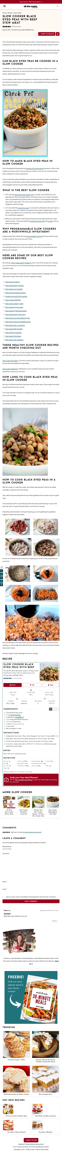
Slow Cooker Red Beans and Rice (15, 293)
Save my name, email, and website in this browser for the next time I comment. (31, 897)
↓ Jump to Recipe (46, 34)
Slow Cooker (18, 13)
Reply (55, 921)
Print (13, 685)
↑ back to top (31, 1140)
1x (50, 709)
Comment (6, 853)
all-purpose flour (15, 715)
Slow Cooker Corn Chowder (14, 289)
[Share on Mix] (1, 581)
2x (54, 709)
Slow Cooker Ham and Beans (14, 340)
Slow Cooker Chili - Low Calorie (15, 325)
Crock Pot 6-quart (23, 208)
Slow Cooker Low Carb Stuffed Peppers (17, 318)
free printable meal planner (24, 780)
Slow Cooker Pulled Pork (13, 300)
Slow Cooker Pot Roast (12, 282)
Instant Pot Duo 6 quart (37, 221)
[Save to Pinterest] (1, 577)
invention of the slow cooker (35, 168)
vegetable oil (19, 717)
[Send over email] (1, 584)
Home (4, 13)
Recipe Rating (6, 846)
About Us (21, 1144)
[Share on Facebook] (1, 570)
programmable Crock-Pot (34, 236)
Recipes (10, 13)
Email (4, 889)
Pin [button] (33, 685)
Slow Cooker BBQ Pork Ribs (14, 329)
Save (51, 685)
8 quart (50, 221)
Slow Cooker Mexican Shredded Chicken (18, 322)
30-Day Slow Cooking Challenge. (21, 263)
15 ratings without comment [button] (32, 832)
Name (4, 882)
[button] (3, 26)
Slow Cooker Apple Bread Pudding (16, 311)
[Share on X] (1, 574)
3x (57, 709)
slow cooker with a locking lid (24, 195)
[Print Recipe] (58, 34)
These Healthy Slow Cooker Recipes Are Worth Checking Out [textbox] (30, 346)
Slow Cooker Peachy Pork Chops (15, 314)
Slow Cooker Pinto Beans (13, 336)
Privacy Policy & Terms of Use (34, 1144)
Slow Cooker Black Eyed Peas (14, 285)
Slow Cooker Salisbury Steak (14, 304)
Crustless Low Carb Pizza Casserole (16, 296)
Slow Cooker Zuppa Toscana (14, 307)
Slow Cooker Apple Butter (13, 332)
